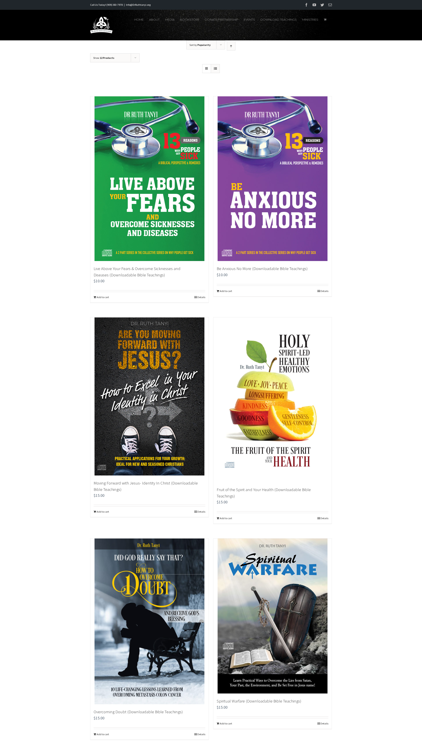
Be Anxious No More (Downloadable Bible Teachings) (262, 268)
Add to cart (103, 297)
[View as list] (215, 68)
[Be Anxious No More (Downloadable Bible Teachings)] (272, 178)
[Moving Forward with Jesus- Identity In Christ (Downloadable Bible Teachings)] (149, 396)
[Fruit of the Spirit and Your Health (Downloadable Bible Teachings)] (272, 399)
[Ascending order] (231, 45)
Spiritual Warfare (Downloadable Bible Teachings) (259, 701)
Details (201, 297)
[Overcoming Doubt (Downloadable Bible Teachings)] (149, 621)
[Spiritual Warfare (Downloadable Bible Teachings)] (272, 615)
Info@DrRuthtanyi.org (138, 4)
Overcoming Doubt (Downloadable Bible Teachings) (138, 711)
